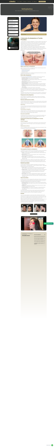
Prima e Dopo (29, 1)
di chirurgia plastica (29, 76)
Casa (18, 1)
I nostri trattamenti (20, 10)
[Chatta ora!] (9, 48)
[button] (45, 34)
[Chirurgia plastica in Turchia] (17, 23)
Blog (32, 1)
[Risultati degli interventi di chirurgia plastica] (17, 25)
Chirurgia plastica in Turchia (12, 23)
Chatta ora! (12, 47)
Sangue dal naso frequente (25, 70)
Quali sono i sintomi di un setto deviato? (39, 236)
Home (16, 10)
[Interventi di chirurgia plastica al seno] (17, 31)
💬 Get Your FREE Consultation (48, 223)
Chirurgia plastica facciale (32, 10)
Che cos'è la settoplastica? (37, 234)
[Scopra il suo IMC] (17, 20)
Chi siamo (20, 1)
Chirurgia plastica (25, 10)
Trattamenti (24, 1)
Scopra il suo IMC (11, 20)
